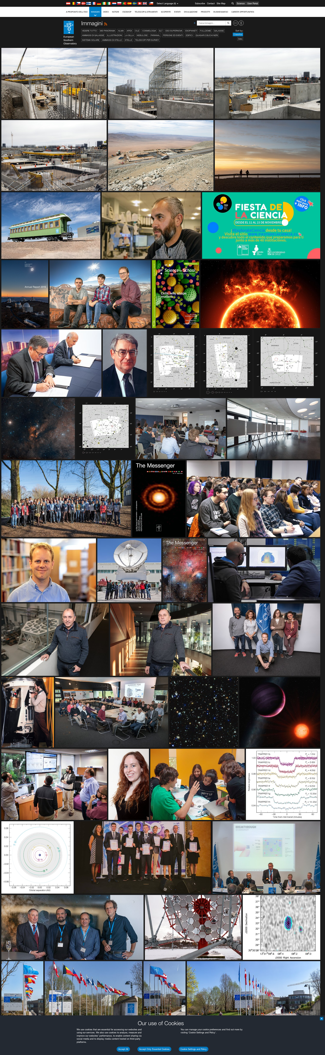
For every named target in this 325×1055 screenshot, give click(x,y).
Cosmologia (149, 30)
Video (106, 12)
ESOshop (127, 12)
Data (240, 39)
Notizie (115, 12)
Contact (211, 3)
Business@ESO (220, 12)
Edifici (189, 35)
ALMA (121, 30)
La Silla (129, 35)
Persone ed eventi (173, 35)
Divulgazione (191, 12)
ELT (160, 30)
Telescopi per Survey (147, 40)
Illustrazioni (114, 35)
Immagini (95, 12)
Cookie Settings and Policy (193, 1049)
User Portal (252, 3)
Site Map (221, 3)
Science (241, 3)
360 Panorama (107, 30)
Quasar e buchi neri (207, 35)
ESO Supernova (174, 30)
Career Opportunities (242, 12)
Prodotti (205, 12)
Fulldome (205, 30)
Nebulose (142, 35)
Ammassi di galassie (93, 35)
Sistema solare (90, 40)
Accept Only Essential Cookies (154, 1049)
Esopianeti (191, 30)
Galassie (219, 30)
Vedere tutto (89, 30)
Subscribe (200, 3)
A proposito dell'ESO (77, 12)
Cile (137, 30)
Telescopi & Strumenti (146, 12)
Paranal (155, 35)
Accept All (123, 1049)
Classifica (238, 34)
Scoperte (166, 12)
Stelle (128, 40)
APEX (129, 30)
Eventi (177, 12)
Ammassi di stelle (112, 40)
